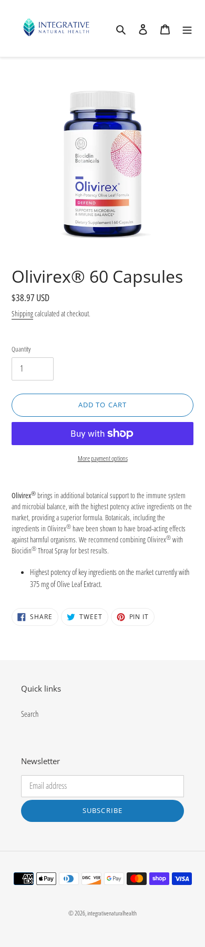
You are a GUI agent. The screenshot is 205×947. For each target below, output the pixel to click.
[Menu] (187, 28)
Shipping (22, 313)
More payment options (103, 458)
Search (29, 713)
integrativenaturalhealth (112, 913)
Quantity (21, 349)
